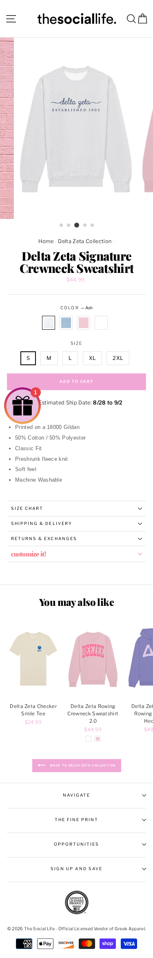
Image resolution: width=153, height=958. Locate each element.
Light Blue (66, 323)
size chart (27, 508)
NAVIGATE (76, 795)
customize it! (28, 554)
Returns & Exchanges (44, 538)
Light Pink (83, 323)
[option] (77, 128)
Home (45, 241)
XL (92, 358)
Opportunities (77, 844)
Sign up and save (76, 868)
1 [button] (62, 225)
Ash (48, 323)
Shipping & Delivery (41, 523)
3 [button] (76, 225)
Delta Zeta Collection (84, 241)
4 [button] (85, 225)
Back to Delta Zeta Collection (82, 765)
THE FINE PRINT (77, 819)
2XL (118, 358)
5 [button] (93, 225)
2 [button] (69, 225)
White (101, 323)
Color (76, 307)
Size (76, 343)
